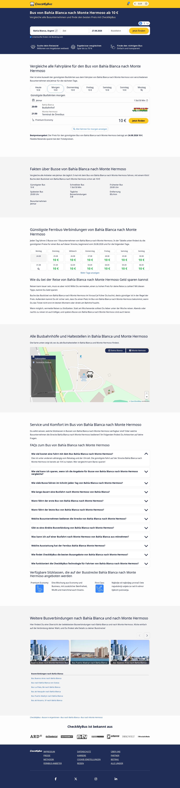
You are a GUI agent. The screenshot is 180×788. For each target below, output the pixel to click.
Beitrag (115, 759)
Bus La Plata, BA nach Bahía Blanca (45, 687)
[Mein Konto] (128, 3)
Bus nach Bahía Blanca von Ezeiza (45, 683)
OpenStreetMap (136, 401)
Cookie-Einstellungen (89, 759)
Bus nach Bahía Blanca (70, 717)
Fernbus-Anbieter (52, 763)
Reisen (80, 763)
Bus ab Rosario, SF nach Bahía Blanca (46, 700)
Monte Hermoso (138, 350)
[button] (90, 374)
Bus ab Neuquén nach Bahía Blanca (46, 691)
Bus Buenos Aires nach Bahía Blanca (46, 678)
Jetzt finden (138, 120)
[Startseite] (41, 4)
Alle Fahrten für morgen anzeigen (91, 129)
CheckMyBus (35, 717)
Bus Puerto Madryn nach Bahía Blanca (47, 696)
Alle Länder (117, 763)
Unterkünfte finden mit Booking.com (47, 37)
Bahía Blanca (117, 350)
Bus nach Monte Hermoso (92, 717)
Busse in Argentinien (50, 717)
